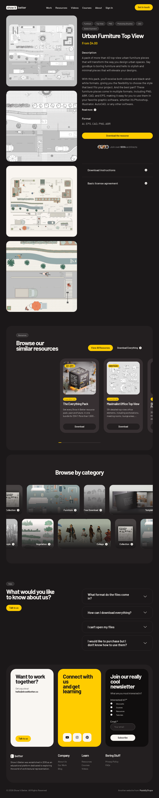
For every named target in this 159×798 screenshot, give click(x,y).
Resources (61, 7)
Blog (60, 768)
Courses (86, 7)
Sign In (109, 7)
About (98, 7)
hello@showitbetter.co (27, 691)
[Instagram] (77, 737)
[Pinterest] (87, 737)
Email (114, 721)
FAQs (107, 765)
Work (49, 7)
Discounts (120, 704)
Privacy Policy (111, 761)
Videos (75, 7)
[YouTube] (67, 737)
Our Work (62, 765)
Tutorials (119, 715)
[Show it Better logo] (16, 8)
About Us (62, 761)
